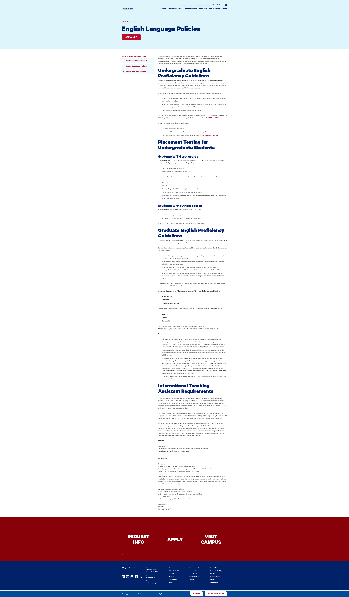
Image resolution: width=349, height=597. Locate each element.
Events (208, 5)
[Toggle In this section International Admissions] (123, 71)
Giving (190, 5)
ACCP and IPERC (213, 118)
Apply (175, 539)
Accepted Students (195, 574)
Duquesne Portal (215, 577)
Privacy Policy (215, 594)
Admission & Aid (173, 571)
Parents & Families (195, 568)
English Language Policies (136, 66)
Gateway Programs (211, 135)
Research (203, 9)
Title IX (212, 574)
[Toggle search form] (226, 5)
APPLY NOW (131, 37)
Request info (139, 539)
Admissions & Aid (175, 9)
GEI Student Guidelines (135, 61)
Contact (212, 579)
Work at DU (213, 568)
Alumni (191, 579)
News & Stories (199, 5)
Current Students (194, 571)
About (224, 9)
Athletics (183, 5)
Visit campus (211, 539)
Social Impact (214, 9)
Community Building (216, 571)
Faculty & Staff (193, 577)
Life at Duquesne (190, 9)
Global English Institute (130, 22)
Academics (162, 9)
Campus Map (214, 582)
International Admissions (136, 71)
